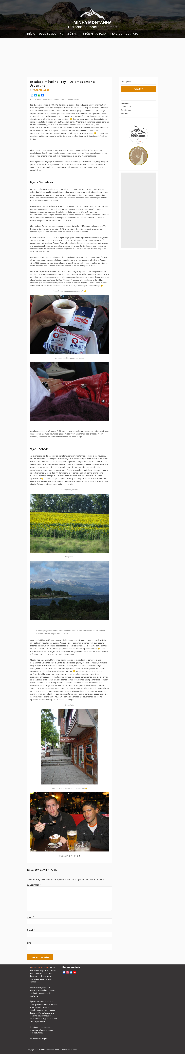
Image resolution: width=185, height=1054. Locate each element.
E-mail (31, 930)
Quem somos (47, 33)
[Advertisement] (92, 56)
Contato (132, 33)
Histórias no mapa (93, 33)
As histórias (68, 33)
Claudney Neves (41, 89)
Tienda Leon (61, 212)
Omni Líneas (81, 229)
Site (29, 943)
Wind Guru (125, 103)
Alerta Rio (125, 113)
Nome (30, 917)
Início (31, 33)
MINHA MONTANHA (40, 967)
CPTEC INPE (126, 106)
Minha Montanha (92, 22)
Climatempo (126, 110)
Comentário (34, 885)
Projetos (116, 33)
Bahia (57, 156)
